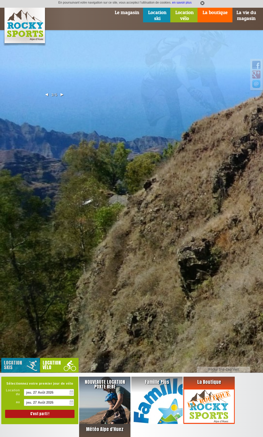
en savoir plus (182, 2)
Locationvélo (184, 15)
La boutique (215, 12)
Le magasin (127, 12)
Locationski (157, 15)
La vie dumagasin (246, 15)
